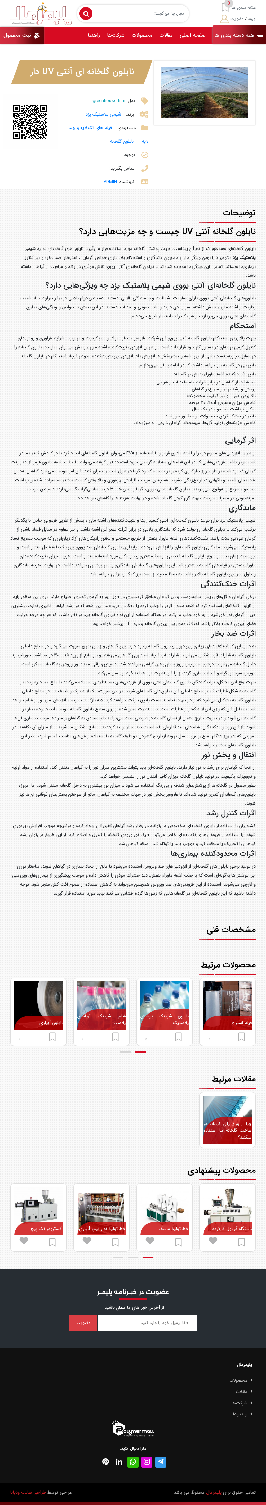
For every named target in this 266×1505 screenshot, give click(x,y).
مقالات (166, 35)
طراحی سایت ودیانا (28, 1492)
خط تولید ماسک (174, 1228)
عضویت (236, 19)
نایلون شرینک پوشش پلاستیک (164, 1020)
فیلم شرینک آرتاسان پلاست (101, 1020)
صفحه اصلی (193, 35)
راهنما (94, 35)
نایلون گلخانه (122, 141)
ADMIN (110, 181)
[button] (140, 1052)
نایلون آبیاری (51, 1022)
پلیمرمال (214, 1492)
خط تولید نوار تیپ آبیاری (102, 1228)
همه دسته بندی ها (235, 35)
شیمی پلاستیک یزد (103, 114)
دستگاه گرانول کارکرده (232, 1228)
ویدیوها (240, 1414)
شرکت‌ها (116, 35)
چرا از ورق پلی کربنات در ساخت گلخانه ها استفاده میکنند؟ (227, 1130)
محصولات (142, 35)
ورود (252, 19)
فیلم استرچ (241, 1022)
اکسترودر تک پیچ (46, 1228)
